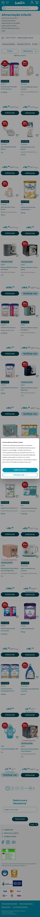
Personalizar (18, 475)
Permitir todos (20, 470)
